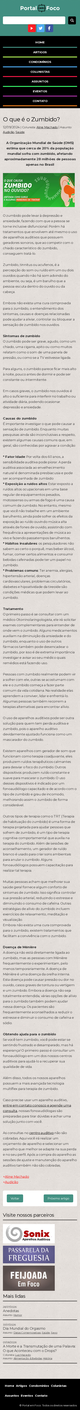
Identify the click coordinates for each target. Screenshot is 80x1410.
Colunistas (40, 72)
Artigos (40, 52)
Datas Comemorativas (27, 1332)
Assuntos (40, 81)
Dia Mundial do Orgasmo (24, 1328)
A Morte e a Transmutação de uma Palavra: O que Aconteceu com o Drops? (39, 1348)
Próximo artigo (58, 1198)
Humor (18, 1315)
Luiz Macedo (23, 1354)
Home (39, 42)
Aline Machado (47, 127)
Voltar (15, 1198)
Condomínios (40, 62)
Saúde (20, 132)
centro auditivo (41, 1133)
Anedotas (11, 1311)
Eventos (40, 91)
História (47, 1358)
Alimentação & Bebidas (28, 1358)
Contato (40, 101)
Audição (8, 132)
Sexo (54, 1332)
